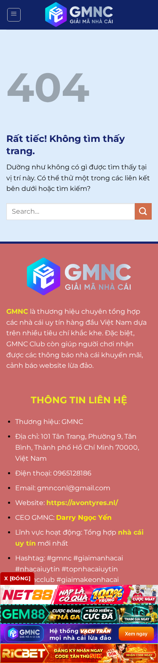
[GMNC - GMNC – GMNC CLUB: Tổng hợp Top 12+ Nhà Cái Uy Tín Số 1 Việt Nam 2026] (79, 15)
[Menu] (14, 15)
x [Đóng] (17, 578)
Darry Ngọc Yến (84, 518)
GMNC (17, 311)
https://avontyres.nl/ (82, 503)
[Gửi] (143, 211)
